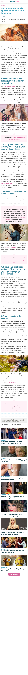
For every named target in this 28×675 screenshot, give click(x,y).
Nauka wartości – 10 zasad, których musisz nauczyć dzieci (15, 260)
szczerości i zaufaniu (10, 247)
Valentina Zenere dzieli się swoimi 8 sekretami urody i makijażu (12, 533)
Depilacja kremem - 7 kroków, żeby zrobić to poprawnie (12, 478)
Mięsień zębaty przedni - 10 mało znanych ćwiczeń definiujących (11, 442)
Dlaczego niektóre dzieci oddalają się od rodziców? (14, 460)
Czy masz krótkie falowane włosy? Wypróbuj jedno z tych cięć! (12, 515)
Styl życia (3, 5)
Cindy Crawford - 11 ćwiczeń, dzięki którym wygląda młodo (12, 497)
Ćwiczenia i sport (5, 440)
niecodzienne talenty (7, 183)
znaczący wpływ (11, 382)
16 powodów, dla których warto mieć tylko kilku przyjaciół (12, 551)
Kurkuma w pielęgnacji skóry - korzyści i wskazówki (13, 569)
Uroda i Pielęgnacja (5, 476)
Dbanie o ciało (4, 567)
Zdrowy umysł (4, 549)
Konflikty (3, 458)
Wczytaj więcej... (14, 574)
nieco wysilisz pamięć (10, 86)
